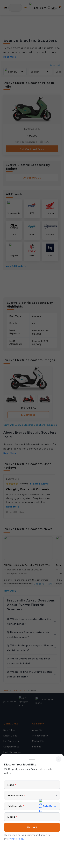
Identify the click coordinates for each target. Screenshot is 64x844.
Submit (32, 827)
